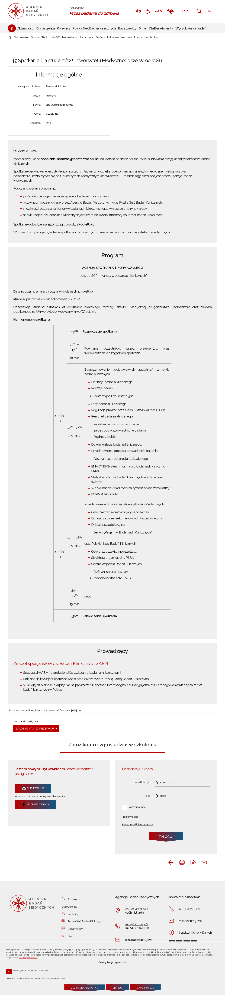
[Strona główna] (32, 11)
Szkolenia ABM (38, 37)
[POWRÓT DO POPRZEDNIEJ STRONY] (171, 862)
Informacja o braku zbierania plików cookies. (30, 970)
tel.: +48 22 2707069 (137, 924)
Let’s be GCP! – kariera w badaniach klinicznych (71, 37)
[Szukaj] (199, 11)
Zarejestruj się (35, 788)
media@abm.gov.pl (190, 921)
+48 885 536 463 (189, 909)
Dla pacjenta (69, 906)
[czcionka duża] (161, 11)
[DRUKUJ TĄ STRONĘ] (182, 862)
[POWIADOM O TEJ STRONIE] (204, 862)
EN (208, 10)
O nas (71, 936)
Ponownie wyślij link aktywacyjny (137, 824)
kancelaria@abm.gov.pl (139, 939)
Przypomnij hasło (130, 817)
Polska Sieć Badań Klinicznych (85, 921)
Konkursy (73, 914)
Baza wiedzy (75, 928)
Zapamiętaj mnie (137, 807)
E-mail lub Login (142, 782)
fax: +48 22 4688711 (137, 928)
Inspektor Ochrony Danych (195, 932)
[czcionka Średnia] (158, 11)
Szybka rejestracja (38, 804)
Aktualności (75, 899)
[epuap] (169, 11)
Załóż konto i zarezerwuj (35, 728)
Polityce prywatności (28, 958)
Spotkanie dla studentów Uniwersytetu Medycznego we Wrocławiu (127, 37)
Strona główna (21, 37)
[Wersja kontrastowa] (148, 11)
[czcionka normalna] (156, 11)
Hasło (147, 796)
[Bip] (185, 11)
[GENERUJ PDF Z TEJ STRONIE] (193, 862)
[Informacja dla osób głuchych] (138, 11)
